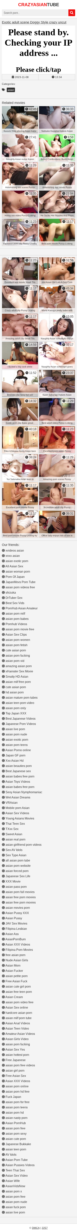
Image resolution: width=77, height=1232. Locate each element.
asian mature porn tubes (21, 697)
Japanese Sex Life (17, 876)
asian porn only (15, 708)
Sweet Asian (13, 834)
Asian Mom (12, 965)
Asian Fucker (14, 970)
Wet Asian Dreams (17, 797)
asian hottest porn (17, 1054)
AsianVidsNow (15, 1186)
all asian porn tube (17, 860)
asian (11, 89)
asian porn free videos (20, 1065)
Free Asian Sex (15, 1075)
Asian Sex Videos (17, 813)
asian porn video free (19, 1002)
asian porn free (15, 1128)
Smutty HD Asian (16, 676)
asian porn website (18, 865)
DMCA (35, 1227)
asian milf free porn (18, 681)
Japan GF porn (15, 755)
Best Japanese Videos (20, 718)
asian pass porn (16, 886)
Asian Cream (14, 997)
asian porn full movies (20, 892)
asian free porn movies (20, 897)
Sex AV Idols (13, 850)
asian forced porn (17, 871)
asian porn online (17, 1086)
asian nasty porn (16, 1117)
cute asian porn (15, 650)
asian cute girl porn (18, 986)
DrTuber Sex (13, 597)
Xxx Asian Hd (14, 760)
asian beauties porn (18, 765)
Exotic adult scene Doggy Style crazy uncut (34, 22)
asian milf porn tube (18, 1018)
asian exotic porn (16, 561)
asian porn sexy (16, 1133)
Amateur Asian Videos (20, 1033)
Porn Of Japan (15, 576)
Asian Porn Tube (16, 1159)
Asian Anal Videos (17, 1023)
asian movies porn (17, 907)
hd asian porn (14, 692)
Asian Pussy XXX (17, 913)
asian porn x (13, 1191)
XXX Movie (13, 881)
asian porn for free (17, 1102)
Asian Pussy (13, 918)
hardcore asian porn (18, 1012)
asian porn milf (15, 613)
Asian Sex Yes (15, 1049)
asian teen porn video (19, 702)
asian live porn (15, 729)
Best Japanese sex (18, 771)
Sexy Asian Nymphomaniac (23, 792)
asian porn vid (14, 660)
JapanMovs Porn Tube (20, 582)
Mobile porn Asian (17, 808)
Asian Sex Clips (16, 634)
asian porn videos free (20, 587)
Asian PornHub (15, 1123)
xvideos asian (14, 550)
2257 (45, 1227)
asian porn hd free (17, 1091)
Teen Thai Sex (15, 1170)
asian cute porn (15, 1138)
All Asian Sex (14, 566)
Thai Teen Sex (15, 823)
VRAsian (11, 802)
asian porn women (17, 639)
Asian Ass (12, 934)
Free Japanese (15, 1060)
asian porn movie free (19, 629)
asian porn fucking (17, 655)
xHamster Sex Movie (19, 671)
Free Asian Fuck (16, 981)
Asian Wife (12, 1180)
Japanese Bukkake (18, 1144)
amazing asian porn (18, 666)
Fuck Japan (13, 1096)
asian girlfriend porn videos (23, 844)
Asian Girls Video (17, 1039)
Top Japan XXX (15, 713)
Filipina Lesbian (16, 928)
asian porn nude (16, 734)
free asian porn (15, 955)
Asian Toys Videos (17, 781)
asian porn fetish (16, 645)
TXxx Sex (12, 829)
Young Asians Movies (19, 818)
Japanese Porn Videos (20, 723)
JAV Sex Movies (16, 923)
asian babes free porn (19, 776)
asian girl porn (14, 1070)
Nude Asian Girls (16, 960)
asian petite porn (16, 976)
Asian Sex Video (16, 1175)
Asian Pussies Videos (20, 1165)
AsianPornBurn (15, 939)
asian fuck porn (15, 1207)
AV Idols (10, 1154)
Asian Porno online (18, 750)
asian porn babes (17, 618)
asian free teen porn (18, 991)
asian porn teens (16, 744)
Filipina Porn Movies (19, 949)
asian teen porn (15, 1149)
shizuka (10, 592)
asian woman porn (17, 571)
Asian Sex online (16, 1007)
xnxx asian (12, 555)
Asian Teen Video (17, 1028)
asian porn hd (14, 1112)
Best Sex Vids (14, 603)
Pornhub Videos (16, 624)
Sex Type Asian (15, 855)
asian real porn (15, 839)
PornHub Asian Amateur (21, 608)
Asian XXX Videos (17, 944)
